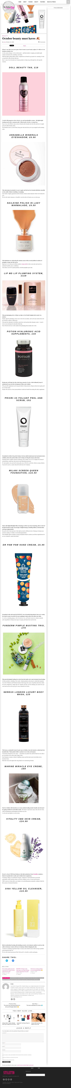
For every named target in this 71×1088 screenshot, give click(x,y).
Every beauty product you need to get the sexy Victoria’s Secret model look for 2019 (8, 970)
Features (42, 1)
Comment (4, 1032)
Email (3, 1046)
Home (20, 1)
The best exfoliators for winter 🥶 (34, 1005)
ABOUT (24, 1)
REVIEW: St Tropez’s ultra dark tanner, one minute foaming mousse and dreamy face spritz (22, 970)
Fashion (30, 1)
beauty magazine (40, 977)
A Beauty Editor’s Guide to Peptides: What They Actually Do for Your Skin (9, 1024)
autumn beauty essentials (16, 977)
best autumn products (16, 979)
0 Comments (42, 42)
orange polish (24, 264)
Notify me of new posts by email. (8, 1059)
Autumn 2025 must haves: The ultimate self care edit (36, 1024)
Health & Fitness (51, 1)
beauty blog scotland (29, 977)
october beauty (35, 979)
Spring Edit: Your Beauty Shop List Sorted (23, 1024)
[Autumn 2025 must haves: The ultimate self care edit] (38, 1021)
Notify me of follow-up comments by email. (10, 1057)
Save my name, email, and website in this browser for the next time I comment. (16, 1054)
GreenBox (35, 874)
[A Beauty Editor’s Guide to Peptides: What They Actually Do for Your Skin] (9, 1021)
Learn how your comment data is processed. (25, 1065)
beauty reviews (6, 979)
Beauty (36, 1)
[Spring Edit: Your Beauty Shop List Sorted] (24, 1021)
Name (3, 1042)
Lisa (4, 42)
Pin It (24, 45)
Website (3, 1049)
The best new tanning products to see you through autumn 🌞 (37, 969)
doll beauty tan (27, 979)
